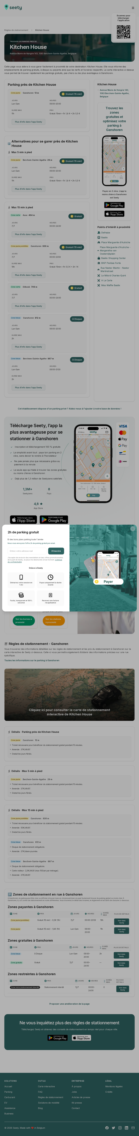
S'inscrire (56, 551)
